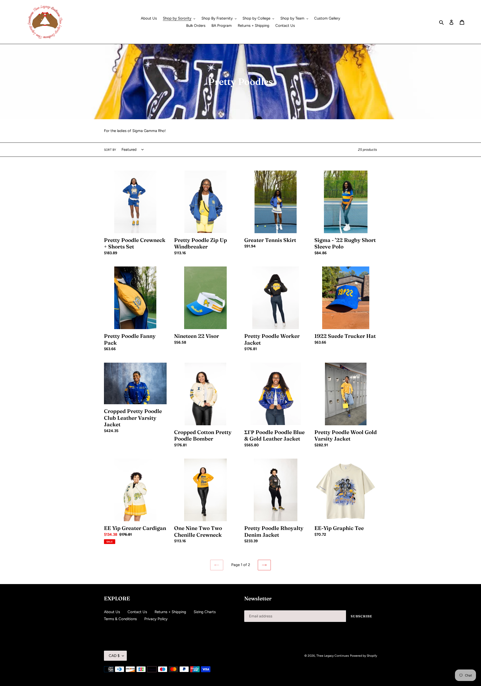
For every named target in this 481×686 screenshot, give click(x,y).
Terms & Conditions (120, 619)
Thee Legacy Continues (332, 655)
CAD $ (114, 655)
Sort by (110, 150)
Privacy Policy (156, 619)
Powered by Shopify (363, 655)
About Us (112, 612)
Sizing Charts (205, 612)
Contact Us (137, 612)
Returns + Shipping (170, 612)
